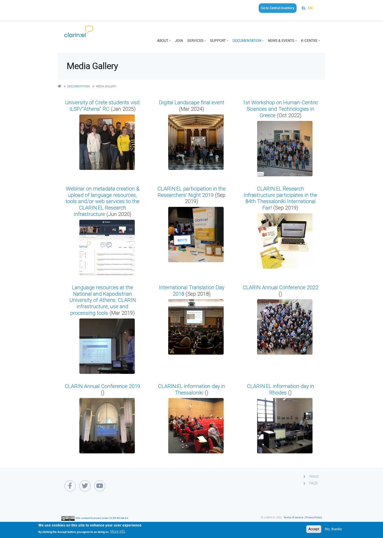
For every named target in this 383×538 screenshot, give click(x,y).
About (164, 42)
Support (219, 42)
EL (304, 8)
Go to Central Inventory (277, 8)
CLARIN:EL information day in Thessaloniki (191, 389)
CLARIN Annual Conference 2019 (102, 386)
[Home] (79, 31)
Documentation (248, 42)
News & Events (283, 42)
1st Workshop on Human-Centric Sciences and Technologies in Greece (280, 108)
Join (179, 41)
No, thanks (333, 529)
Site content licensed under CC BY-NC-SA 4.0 (102, 518)
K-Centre (311, 42)
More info (117, 531)
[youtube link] (99, 485)
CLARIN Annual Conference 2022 (280, 287)
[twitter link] (84, 485)
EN (310, 8)
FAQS (313, 483)
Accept (313, 529)
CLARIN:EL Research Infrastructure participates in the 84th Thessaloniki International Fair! (280, 198)
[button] (107, 142)
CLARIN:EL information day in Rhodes (280, 389)
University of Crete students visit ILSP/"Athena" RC (102, 105)
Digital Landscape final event (191, 102)
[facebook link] (70, 485)
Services (197, 42)
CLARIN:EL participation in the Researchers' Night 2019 (191, 192)
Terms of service (293, 517)
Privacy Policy (313, 517)
